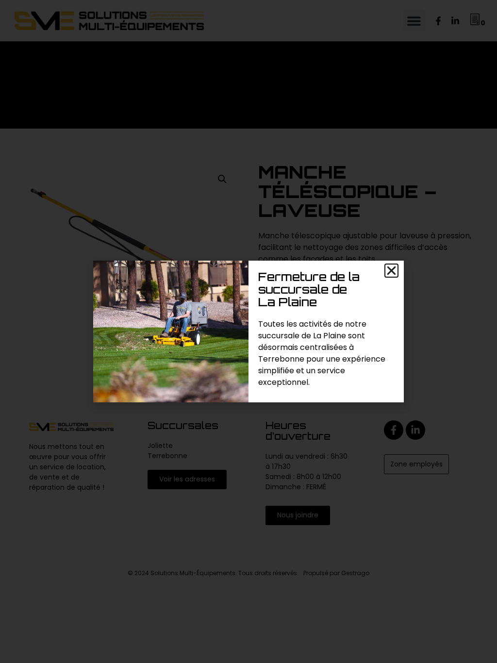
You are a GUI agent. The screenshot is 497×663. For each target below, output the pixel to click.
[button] (391, 271)
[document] (248, 331)
